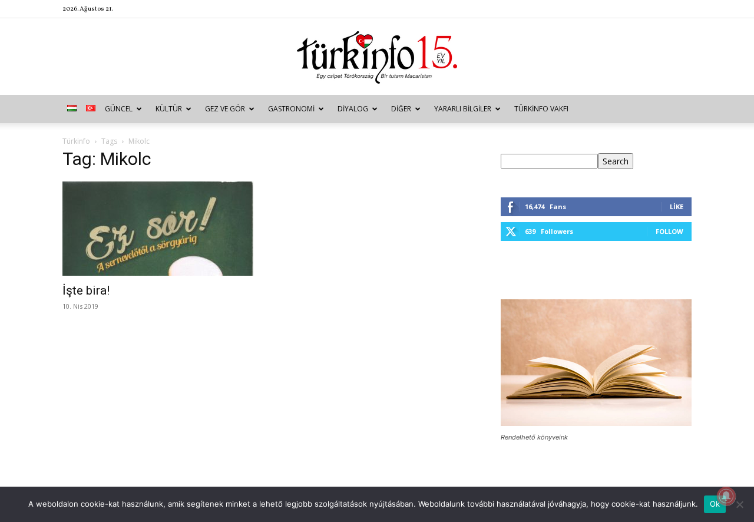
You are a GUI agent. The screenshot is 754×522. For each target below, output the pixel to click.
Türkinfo (76, 141)
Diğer (401, 109)
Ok (715, 503)
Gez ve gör (225, 109)
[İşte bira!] (157, 228)
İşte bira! (86, 290)
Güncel (119, 109)
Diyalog (353, 109)
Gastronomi (291, 109)
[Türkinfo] (377, 57)
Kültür (169, 109)
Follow (669, 231)
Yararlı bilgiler (462, 109)
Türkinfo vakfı (541, 109)
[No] (739, 504)
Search (616, 161)
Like (676, 206)
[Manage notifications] (726, 496)
